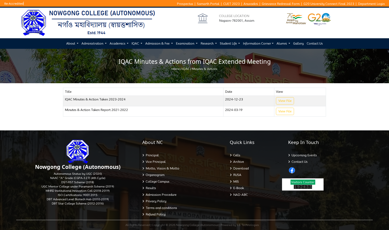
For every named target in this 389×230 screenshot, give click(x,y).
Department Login (371, 4)
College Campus (156, 181)
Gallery (298, 43)
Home (176, 68)
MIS (235, 181)
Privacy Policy (155, 201)
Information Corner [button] (257, 43)
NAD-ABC (240, 195)
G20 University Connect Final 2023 (329, 4)
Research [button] (207, 43)
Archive (238, 162)
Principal (151, 155)
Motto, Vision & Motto (161, 168)
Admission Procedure (160, 195)
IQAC (185, 68)
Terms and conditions (160, 208)
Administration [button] (92, 43)
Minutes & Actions (204, 68)
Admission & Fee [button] (157, 43)
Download (240, 168)
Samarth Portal (208, 4)
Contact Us (315, 43)
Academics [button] (118, 43)
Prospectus (185, 4)
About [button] (71, 43)
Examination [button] (185, 43)
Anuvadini (251, 4)
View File (285, 101)
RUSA (236, 175)
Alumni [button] (282, 43)
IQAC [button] (135, 43)
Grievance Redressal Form (281, 4)
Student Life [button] (229, 43)
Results (150, 188)
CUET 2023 (231, 4)
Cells (236, 155)
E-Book (238, 188)
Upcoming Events (303, 155)
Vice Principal (155, 162)
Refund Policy (155, 214)
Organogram (154, 175)
